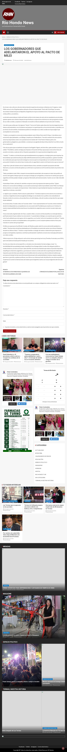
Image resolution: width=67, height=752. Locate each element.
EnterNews (42, 750)
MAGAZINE (38, 465)
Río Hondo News (18, 22)
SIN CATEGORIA (40, 477)
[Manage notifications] (63, 748)
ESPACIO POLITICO (9, 45)
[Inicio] (4, 32)
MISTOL (37, 471)
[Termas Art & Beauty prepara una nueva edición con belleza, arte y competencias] (33, 495)
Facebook (17, 1)
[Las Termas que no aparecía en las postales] (12, 495)
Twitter (23, 1)
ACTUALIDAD (7, 350)
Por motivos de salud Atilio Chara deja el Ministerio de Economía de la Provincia (11, 534)
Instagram (29, 1)
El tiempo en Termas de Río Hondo (50, 401)
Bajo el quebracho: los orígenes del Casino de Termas (19, 730)
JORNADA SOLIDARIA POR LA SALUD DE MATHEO (52, 272)
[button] (7, 32)
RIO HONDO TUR (40, 474)
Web (4, 321)
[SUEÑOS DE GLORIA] (33, 569)
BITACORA (38, 453)
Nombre (6, 309)
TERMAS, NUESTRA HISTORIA (44, 480)
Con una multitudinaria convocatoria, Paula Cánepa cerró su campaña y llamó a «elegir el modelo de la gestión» (54, 358)
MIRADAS (38, 468)
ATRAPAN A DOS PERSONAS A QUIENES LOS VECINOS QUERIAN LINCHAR (16, 272)
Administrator (8, 60)
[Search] (52, 32)
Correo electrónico (20, 3)
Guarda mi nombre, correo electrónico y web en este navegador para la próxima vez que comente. (32, 327)
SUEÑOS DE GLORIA (9, 588)
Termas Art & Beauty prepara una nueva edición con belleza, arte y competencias (33, 506)
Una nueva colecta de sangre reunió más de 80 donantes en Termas (55, 506)
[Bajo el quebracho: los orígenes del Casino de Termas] (33, 712)
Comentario (7, 286)
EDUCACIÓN (39, 459)
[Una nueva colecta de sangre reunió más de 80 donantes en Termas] (55, 495)
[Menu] (7, 32)
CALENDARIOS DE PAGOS (43, 456)
